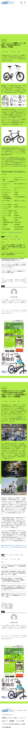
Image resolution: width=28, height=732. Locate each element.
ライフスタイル (4, 39)
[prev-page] (2, 276)
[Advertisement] (14, 20)
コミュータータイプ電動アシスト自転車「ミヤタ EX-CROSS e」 (7, 281)
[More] (18, 51)
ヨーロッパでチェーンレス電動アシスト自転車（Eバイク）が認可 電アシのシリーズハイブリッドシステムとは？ (13, 266)
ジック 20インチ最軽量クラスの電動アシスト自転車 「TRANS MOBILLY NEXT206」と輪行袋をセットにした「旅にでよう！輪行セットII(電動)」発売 (13, 247)
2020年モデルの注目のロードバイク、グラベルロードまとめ (21, 281)
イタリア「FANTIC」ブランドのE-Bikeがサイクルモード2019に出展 (13, 271)
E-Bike (6, 236)
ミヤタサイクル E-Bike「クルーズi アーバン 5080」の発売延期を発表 (12, 253)
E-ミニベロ (10, 236)
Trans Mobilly (15, 236)
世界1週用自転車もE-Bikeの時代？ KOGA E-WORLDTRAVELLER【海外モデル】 (12, 259)
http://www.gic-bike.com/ (15, 232)
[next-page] (4, 276)
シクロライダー (14, 297)
